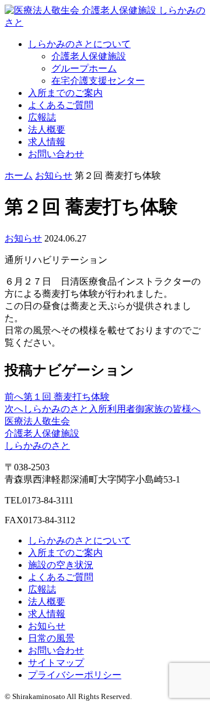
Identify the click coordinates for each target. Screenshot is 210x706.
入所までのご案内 (65, 93)
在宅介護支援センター (98, 81)
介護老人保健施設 (88, 56)
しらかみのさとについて (79, 44)
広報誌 (42, 117)
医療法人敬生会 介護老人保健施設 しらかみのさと (42, 433)
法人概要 (46, 129)
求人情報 (46, 142)
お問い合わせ (56, 154)
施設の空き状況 (60, 565)
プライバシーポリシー (74, 675)
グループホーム (84, 68)
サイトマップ (56, 663)
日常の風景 (51, 638)
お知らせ (53, 175)
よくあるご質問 (60, 105)
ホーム (19, 175)
